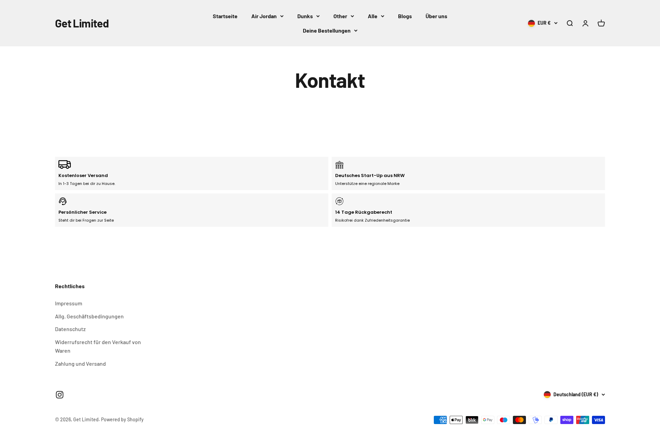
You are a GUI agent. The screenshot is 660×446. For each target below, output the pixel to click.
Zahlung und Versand (80, 363)
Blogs (405, 16)
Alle (372, 16)
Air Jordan (264, 16)
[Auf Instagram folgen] (59, 394)
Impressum (68, 303)
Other (340, 16)
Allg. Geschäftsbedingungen (89, 316)
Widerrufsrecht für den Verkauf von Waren (98, 346)
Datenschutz (70, 329)
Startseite (225, 16)
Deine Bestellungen (327, 30)
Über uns (436, 16)
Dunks (305, 16)
